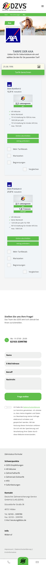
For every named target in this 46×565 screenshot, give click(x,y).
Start (6, 15)
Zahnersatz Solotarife (15, 477)
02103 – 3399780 (15, 514)
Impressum (9, 549)
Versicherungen (15, 15)
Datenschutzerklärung (31, 407)
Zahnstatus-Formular (13, 454)
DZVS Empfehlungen (14, 465)
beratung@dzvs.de (18, 520)
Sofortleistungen (13, 485)
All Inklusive (11, 469)
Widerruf (8, 534)
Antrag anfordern (23, 141)
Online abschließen (23, 136)
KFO (7, 481)
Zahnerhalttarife (13, 473)
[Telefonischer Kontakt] (9, 562)
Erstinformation (10, 552)
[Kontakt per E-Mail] (37, 562)
